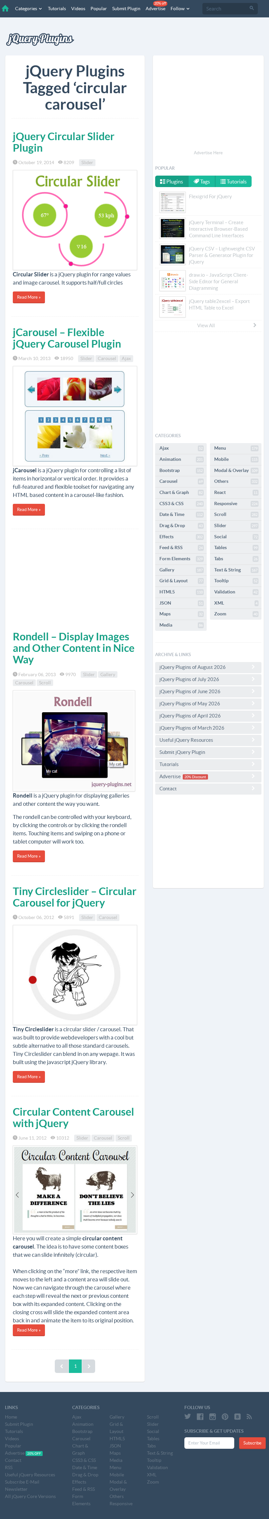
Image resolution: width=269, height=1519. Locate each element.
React (236, 492)
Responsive (236, 503)
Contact (168, 788)
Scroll (45, 682)
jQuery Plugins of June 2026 (189, 691)
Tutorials (57, 8)
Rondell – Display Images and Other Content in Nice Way (73, 648)
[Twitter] (187, 1416)
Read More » (29, 297)
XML (236, 603)
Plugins (174, 181)
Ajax (126, 358)
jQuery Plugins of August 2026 (192, 667)
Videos (78, 8)
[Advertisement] (75, 578)
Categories (26, 8)
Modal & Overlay (236, 470)
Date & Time (181, 514)
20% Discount (195, 777)
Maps (181, 613)
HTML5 (181, 591)
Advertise (156, 6)
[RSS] (249, 1416)
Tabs (236, 558)
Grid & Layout (181, 580)
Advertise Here (208, 152)
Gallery (107, 674)
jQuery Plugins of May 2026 (189, 703)
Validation (236, 591)
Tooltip (236, 580)
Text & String (236, 569)
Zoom (236, 613)
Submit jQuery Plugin (182, 752)
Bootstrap (181, 470)
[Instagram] (212, 1416)
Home (11, 1417)
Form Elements (181, 558)
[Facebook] (200, 1416)
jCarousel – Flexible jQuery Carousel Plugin (67, 338)
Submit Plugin (126, 8)
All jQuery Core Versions (30, 1496)
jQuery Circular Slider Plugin (63, 142)
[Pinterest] (225, 1416)
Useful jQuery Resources (186, 740)
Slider (87, 162)
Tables (236, 547)
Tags (204, 181)
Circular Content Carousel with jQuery (73, 1117)
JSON (181, 603)
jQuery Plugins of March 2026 (191, 728)
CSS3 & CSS (181, 503)
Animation (181, 459)
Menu (236, 448)
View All (206, 325)
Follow (178, 8)
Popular (99, 8)
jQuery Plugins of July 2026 (189, 679)
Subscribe (252, 1443)
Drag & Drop (181, 525)
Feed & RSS (181, 547)
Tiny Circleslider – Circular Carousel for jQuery (74, 897)
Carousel (107, 358)
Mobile (236, 459)
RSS (8, 1467)
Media (181, 625)
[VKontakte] (237, 1416)
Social (236, 536)
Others (236, 481)
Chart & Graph (181, 492)
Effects (181, 536)
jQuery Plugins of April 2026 (190, 715)
